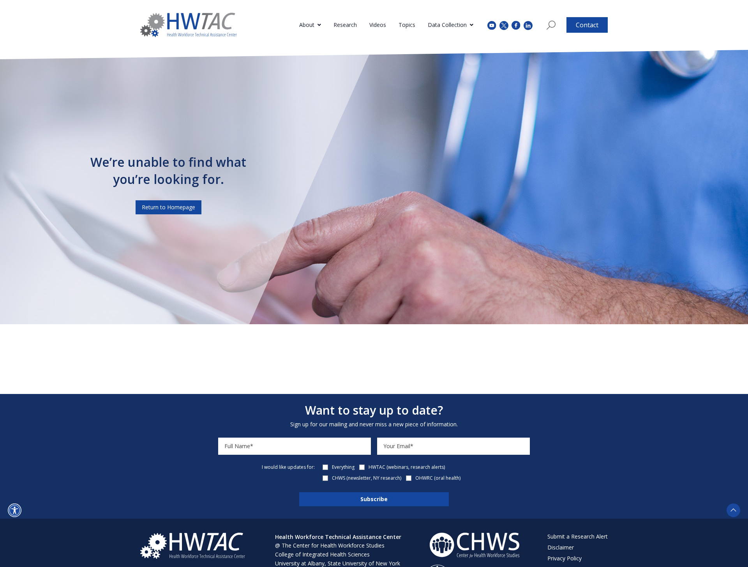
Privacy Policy (564, 558)
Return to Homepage (168, 207)
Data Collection (447, 24)
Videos (377, 24)
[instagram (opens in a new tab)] (528, 25)
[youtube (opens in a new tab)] (491, 25)
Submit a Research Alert (577, 536)
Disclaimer (560, 547)
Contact (587, 25)
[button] (14, 510)
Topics (407, 24)
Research (345, 24)
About (306, 24)
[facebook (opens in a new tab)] (516, 25)
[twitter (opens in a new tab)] (503, 25)
